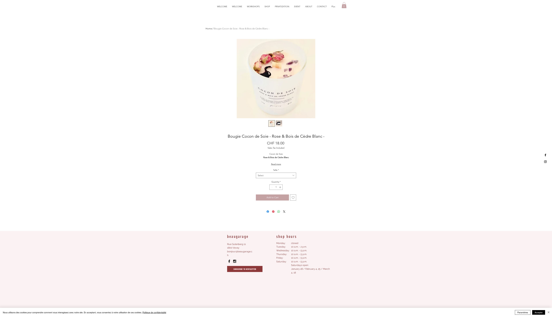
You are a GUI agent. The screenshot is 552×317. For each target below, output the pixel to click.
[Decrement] (271, 187)
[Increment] (280, 187)
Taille (276, 170)
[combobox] (276, 175)
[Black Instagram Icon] (235, 261)
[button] (344, 5)
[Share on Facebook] (268, 211)
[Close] (548, 312)
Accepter (539, 312)
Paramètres (522, 312)
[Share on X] (284, 211)
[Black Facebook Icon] (229, 261)
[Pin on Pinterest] (273, 211)
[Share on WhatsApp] (278, 211)
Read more (276, 164)
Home (209, 28)
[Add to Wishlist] (293, 197)
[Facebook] (545, 155)
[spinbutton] (276, 187)
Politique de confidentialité (154, 312)
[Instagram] (545, 161)
